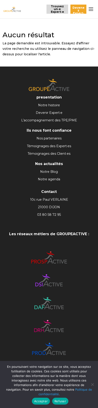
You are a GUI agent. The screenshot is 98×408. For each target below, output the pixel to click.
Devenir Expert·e (49, 113)
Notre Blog (49, 172)
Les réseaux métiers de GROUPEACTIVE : (49, 234)
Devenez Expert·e (78, 10)
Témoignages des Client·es (49, 154)
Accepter (41, 401)
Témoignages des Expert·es (49, 146)
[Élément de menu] (90, 9)
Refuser (60, 401)
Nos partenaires (49, 138)
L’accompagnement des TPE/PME (49, 120)
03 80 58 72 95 (49, 215)
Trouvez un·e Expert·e (57, 9)
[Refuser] (92, 384)
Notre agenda (49, 179)
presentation (49, 97)
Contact (49, 191)
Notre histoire (49, 105)
